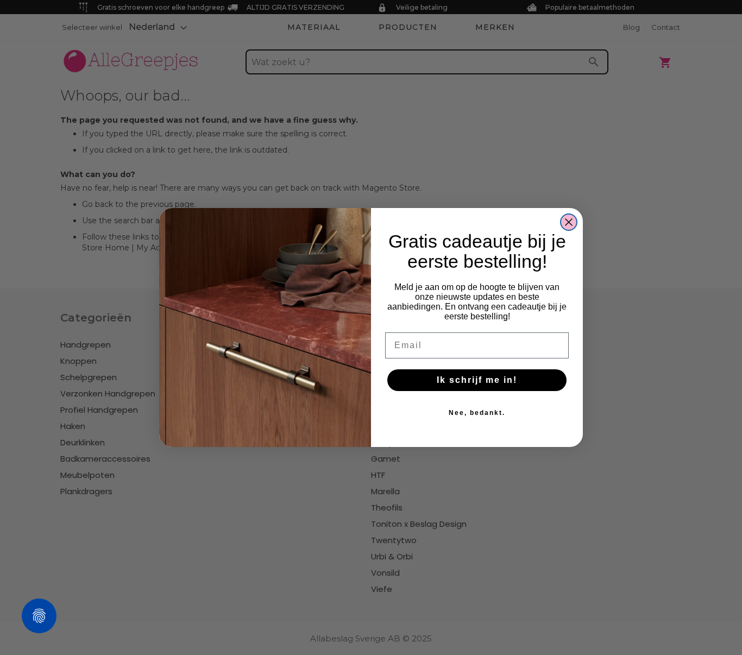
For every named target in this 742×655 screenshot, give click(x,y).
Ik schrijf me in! (477, 380)
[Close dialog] (568, 222)
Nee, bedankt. (477, 413)
